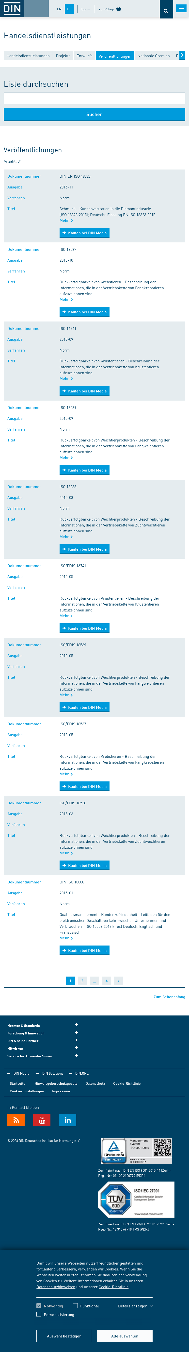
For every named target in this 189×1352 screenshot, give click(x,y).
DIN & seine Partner (22, 1041)
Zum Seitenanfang (169, 996)
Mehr (65, 220)
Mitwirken (15, 1048)
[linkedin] (67, 1120)
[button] (135, 1306)
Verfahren (17, 197)
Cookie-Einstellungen (27, 1091)
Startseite (17, 1083)
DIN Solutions (52, 1073)
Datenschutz (95, 1083)
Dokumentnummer (25, 176)
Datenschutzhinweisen (55, 1286)
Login (85, 9)
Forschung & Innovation (26, 1033)
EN (59, 9)
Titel (12, 208)
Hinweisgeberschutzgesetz (56, 1083)
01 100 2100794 (124, 1175)
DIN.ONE (82, 1073)
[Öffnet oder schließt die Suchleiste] (166, 9)
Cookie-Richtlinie (113, 1286)
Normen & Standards (23, 1025)
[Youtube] (41, 1120)
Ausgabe (16, 187)
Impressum (61, 1091)
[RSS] (16, 1120)
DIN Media (21, 1073)
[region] (94, 1292)
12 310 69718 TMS (126, 1229)
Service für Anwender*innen (29, 1056)
